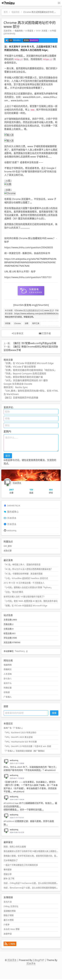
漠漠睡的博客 (10, 911)
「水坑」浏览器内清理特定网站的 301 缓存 (26, 380)
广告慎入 (8, 696)
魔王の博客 (9, 920)
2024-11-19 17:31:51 (17, 818)
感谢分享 (8, 874)
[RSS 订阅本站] (10, 945)
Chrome (17, 323)
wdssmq (11, 530)
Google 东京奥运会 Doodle (18, 383)
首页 (6, 12)
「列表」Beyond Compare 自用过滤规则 (25, 373)
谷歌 (26, 323)
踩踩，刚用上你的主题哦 (15, 846)
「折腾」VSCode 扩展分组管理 (20, 366)
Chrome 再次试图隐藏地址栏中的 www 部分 (34, 310)
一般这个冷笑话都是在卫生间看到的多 (21, 865)
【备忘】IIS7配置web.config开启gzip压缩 (34, 343)
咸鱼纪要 (8, 550)
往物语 (7, 692)
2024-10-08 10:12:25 (17, 832)
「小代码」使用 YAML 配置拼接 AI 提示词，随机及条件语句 (31, 601)
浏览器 (7, 323)
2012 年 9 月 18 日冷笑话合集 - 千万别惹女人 (24, 582)
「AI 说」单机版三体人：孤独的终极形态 (22, 564)
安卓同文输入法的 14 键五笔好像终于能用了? (24, 596)
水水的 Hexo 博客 (12, 929)
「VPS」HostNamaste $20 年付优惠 (20, 741)
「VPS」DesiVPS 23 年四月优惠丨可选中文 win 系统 (27, 746)
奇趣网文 (8, 669)
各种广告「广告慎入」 (14, 728)
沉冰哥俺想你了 (11, 860)
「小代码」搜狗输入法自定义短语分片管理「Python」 (28, 587)
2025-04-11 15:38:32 (17, 778)
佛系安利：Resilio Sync (16, 387)
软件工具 (35, 323)
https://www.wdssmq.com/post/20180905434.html (37, 313)
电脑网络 (15, 12)
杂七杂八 (8, 678)
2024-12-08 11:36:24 (17, 799)
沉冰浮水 (8, 30)
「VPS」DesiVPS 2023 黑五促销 (18, 737)
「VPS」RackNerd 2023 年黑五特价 (20, 732)
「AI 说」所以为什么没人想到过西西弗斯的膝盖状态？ (28, 569)
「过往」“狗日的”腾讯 (13, 592)
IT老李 (7, 924)
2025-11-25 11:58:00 (17, 763)
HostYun (20, 651)
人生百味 (8, 674)
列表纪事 (8, 687)
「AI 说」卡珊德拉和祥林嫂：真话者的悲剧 (23, 573)
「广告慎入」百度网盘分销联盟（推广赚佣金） (25, 750)
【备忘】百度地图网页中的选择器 (21, 397)
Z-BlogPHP (38, 960)
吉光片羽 (8, 901)
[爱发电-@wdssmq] (31, 40)
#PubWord (9, 803)
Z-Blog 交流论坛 (11, 906)
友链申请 (8, 933)
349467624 (13, 505)
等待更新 (8, 869)
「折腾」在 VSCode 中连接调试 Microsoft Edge (28, 363)
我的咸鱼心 (13, 511)
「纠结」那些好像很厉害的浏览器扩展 (23, 377)
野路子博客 (9, 915)
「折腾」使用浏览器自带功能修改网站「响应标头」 (30, 370)
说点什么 (8, 683)
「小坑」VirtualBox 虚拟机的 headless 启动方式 (26, 578)
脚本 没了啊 (9, 878)
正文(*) (7, 431)
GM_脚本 (8, 546)
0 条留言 (29, 30)
